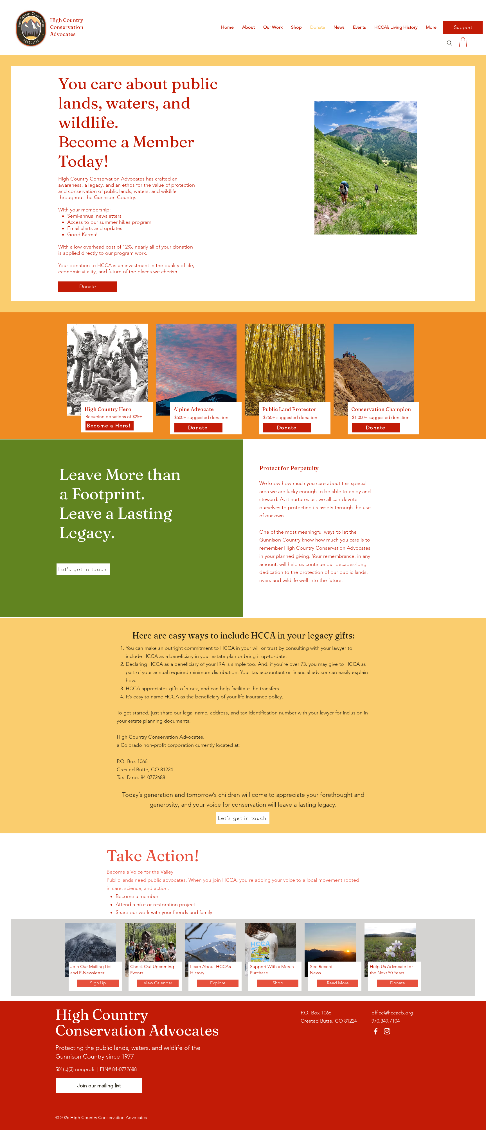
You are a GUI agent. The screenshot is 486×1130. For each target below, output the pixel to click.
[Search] (449, 43)
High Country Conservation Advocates (66, 27)
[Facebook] (376, 1031)
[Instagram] (387, 1031)
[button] (463, 42)
